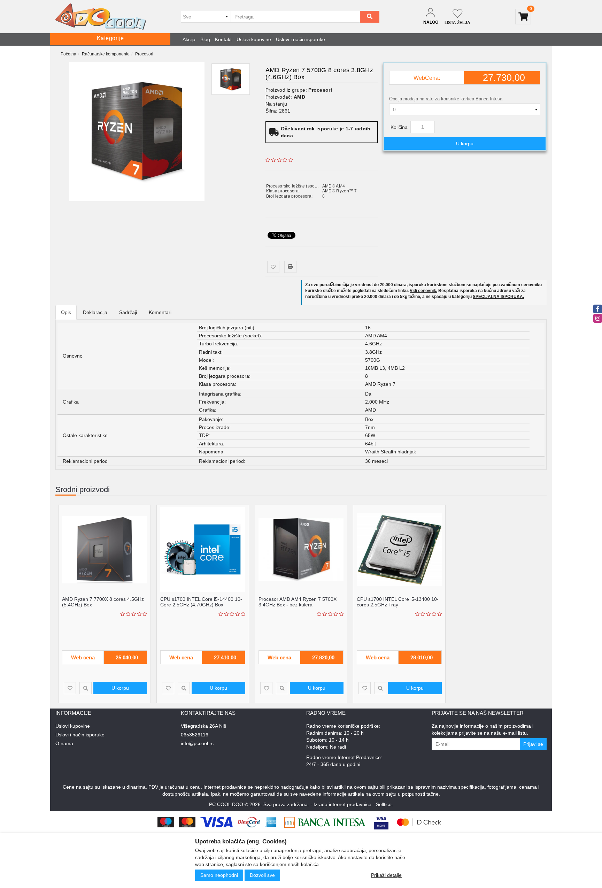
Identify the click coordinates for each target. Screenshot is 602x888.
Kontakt (223, 39)
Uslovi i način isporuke (300, 39)
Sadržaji (128, 312)
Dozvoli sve (262, 875)
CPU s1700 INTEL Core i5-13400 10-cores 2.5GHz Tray (398, 601)
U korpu (464, 143)
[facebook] (597, 309)
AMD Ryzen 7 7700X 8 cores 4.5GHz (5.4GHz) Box (103, 601)
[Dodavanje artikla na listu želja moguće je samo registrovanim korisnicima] (273, 267)
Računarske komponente (106, 54)
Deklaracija (95, 312)
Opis (66, 312)
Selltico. (384, 804)
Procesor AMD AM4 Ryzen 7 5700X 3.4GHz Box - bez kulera (297, 601)
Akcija (189, 39)
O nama (64, 743)
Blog (205, 39)
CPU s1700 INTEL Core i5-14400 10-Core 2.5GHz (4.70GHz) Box (201, 601)
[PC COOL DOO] (100, 16)
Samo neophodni (219, 875)
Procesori (144, 54)
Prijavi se (533, 744)
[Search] (369, 17)
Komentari (160, 312)
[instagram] (597, 318)
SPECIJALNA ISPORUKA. (498, 296)
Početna (68, 54)
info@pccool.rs (197, 743)
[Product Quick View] (85, 688)
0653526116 (194, 734)
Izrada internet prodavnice (342, 804)
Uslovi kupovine (254, 39)
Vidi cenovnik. (423, 290)
